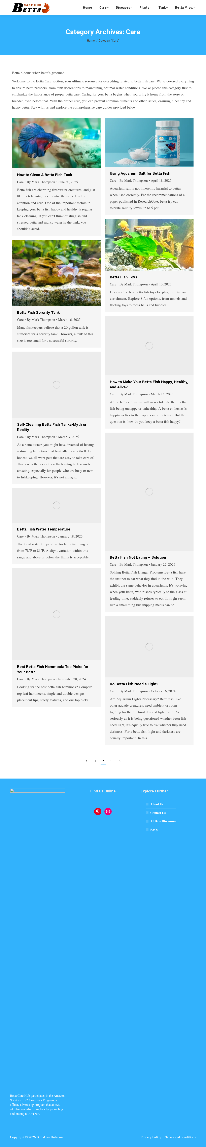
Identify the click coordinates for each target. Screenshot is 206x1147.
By (41, 182)
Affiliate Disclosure (163, 821)
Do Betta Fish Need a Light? (134, 684)
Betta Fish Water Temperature (43, 529)
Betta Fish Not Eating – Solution (138, 557)
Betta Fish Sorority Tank (38, 312)
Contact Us (158, 812)
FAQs (154, 829)
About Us (156, 804)
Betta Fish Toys (123, 277)
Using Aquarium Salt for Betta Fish (140, 173)
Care (20, 182)
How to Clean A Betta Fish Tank (44, 174)
